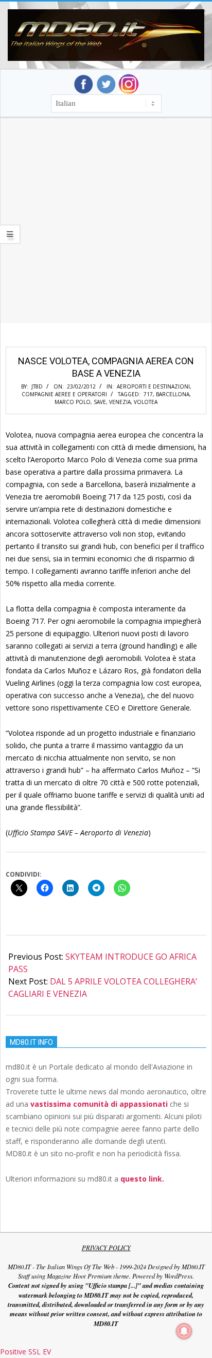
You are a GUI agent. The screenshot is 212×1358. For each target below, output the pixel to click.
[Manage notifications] (184, 1331)
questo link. (142, 1179)
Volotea (145, 402)
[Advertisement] (106, 233)
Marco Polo (73, 402)
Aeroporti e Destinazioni (153, 386)
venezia (120, 402)
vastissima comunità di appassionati (99, 1104)
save (100, 402)
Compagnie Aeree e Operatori (64, 394)
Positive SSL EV (25, 1351)
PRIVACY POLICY (106, 1247)
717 (148, 394)
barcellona (172, 394)
